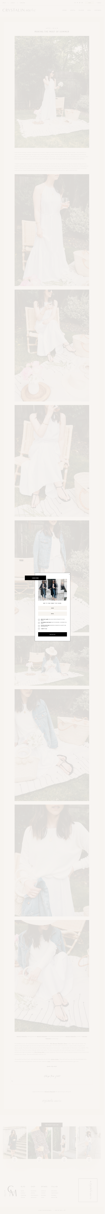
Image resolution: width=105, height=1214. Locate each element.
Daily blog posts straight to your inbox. (53, 620)
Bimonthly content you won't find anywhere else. (53, 626)
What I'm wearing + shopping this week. (54, 623)
